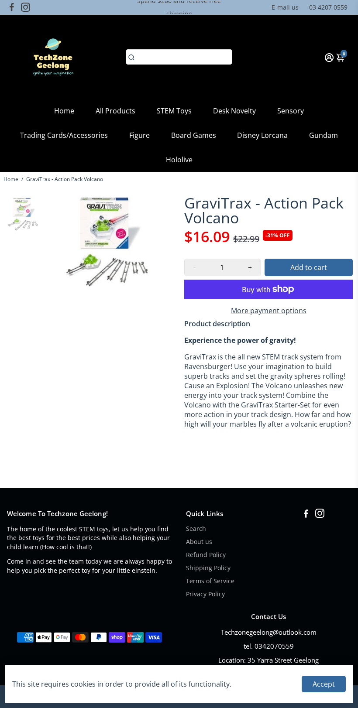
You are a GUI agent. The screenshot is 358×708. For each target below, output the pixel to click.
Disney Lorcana (262, 135)
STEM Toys (174, 111)
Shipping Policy (208, 568)
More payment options (268, 310)
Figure (139, 135)
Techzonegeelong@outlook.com (269, 632)
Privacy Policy (205, 594)
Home (64, 111)
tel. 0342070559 (269, 646)
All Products (115, 111)
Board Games (193, 135)
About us (199, 542)
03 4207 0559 (328, 7)
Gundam (323, 135)
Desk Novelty (234, 111)
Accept (324, 684)
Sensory (290, 111)
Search (196, 529)
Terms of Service (210, 581)
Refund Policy (206, 555)
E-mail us (285, 7)
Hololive (179, 159)
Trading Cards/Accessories (64, 135)
